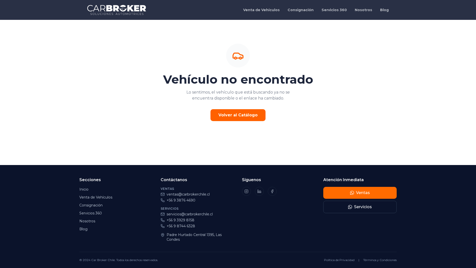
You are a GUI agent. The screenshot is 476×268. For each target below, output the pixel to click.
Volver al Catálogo (238, 115)
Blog (384, 10)
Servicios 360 (334, 10)
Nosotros (363, 10)
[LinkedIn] (259, 191)
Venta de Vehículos (261, 10)
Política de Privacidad (339, 260)
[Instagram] (246, 191)
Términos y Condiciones (380, 260)
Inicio (84, 189)
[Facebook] (272, 191)
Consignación (301, 10)
